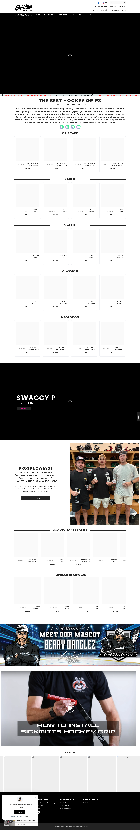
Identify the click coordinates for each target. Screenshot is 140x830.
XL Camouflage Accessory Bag (85, 560)
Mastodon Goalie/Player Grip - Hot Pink (33, 349)
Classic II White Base (91, 302)
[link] (70, 645)
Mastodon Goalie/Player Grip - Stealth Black (118, 349)
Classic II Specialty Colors (34, 303)
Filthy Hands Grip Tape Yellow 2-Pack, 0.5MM (61, 164)
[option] (104, 484)
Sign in (124, 10)
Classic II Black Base (63, 302)
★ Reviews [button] (138, 416)
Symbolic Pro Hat (95, 607)
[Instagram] (67, 127)
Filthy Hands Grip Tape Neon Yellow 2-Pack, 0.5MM (32, 164)
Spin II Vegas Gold (63, 210)
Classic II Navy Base (120, 302)
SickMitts (21, 165)
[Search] (118, 2)
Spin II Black (121, 210)
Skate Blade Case (113, 560)
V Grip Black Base (63, 256)
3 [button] (106, 521)
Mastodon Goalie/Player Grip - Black (61, 349)
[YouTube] (78, 127)
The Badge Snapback (36, 607)
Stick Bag (61, 560)
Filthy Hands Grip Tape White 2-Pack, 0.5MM (89, 164)
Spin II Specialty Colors (91, 211)
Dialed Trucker (67, 607)
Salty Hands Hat (125, 607)
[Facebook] (62, 127)
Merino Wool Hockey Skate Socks (32, 560)
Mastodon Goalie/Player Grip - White (90, 349)
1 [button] (101, 521)
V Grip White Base (35, 256)
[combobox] (116, 2)
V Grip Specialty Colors (91, 257)
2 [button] (104, 521)
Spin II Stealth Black (35, 211)
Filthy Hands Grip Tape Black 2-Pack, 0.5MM (118, 164)
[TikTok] (73, 127)
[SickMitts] (104, 482)
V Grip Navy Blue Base (119, 256)
